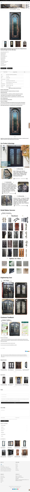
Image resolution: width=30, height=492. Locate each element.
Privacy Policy (17, 470)
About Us (11, 487)
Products (17, 465)
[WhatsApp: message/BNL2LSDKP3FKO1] (29, 125)
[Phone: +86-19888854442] (29, 123)
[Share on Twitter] (26, 351)
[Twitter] (13, 489)
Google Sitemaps (18, 487)
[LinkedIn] (14, 489)
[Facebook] (12, 489)
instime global (14, 486)
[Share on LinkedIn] (27, 351)
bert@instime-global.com (10, 0)
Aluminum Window (3, 425)
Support (16, 467)
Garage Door (2, 432)
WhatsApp (10, 68)
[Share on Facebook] (25, 351)
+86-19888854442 (3, 0)
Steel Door (2, 479)
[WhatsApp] (15, 489)
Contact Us (14, 487)
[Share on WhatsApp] (28, 351)
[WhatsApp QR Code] (29, 126)
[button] (13, 371)
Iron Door (4, 348)
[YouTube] (17, 489)
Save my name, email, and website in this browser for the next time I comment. (9, 419)
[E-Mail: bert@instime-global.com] (29, 127)
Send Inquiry (4, 68)
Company (17, 466)
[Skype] (16, 489)
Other (1, 482)
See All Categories (3, 434)
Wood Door (2, 430)
